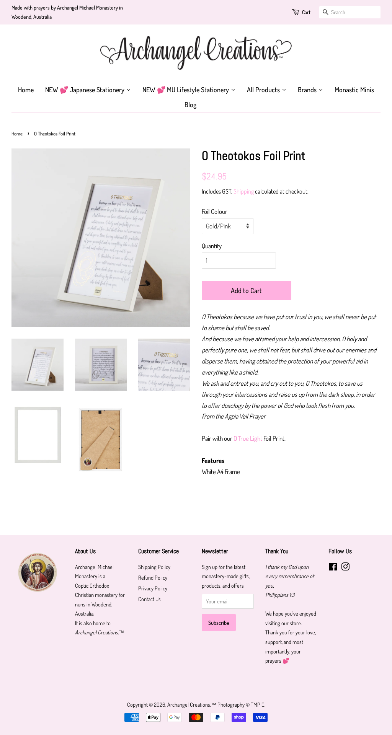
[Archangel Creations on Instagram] (345, 567)
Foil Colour (214, 211)
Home (17, 133)
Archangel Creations (188, 704)
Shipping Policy (154, 566)
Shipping (244, 191)
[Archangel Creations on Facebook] (332, 567)
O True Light (248, 438)
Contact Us (149, 598)
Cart (306, 12)
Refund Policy (152, 577)
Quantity (212, 246)
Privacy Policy (152, 588)
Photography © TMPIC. (241, 704)
